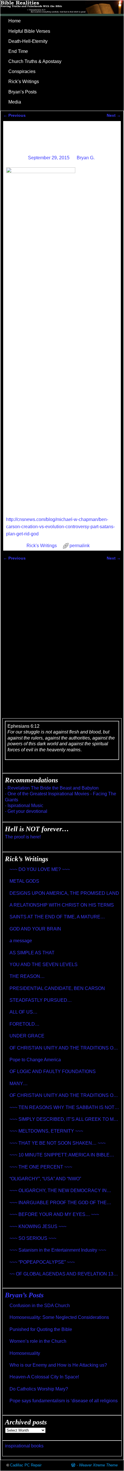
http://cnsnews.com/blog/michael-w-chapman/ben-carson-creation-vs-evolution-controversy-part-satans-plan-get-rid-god (60, 526)
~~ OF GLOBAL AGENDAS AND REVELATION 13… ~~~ (64, 1274)
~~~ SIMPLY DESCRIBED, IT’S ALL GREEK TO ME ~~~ (63, 1119)
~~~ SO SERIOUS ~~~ (33, 1238)
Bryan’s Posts (22, 91)
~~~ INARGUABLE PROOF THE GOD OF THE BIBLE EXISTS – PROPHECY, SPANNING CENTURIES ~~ (58, 1203)
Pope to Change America (35, 1059)
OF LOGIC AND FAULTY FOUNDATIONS (53, 1071)
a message (21, 940)
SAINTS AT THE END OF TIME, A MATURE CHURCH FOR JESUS (55, 917)
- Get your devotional (26, 811)
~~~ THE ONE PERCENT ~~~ (41, 1166)
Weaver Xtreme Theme (98, 1465)
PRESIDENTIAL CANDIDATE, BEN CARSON (57, 988)
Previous (14, 115)
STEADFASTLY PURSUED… (41, 1000)
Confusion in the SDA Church (40, 1305)
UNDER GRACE (27, 1035)
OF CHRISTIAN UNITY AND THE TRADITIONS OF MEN (63, 1048)
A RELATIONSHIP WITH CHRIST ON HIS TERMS (62, 905)
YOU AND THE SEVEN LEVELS (44, 964)
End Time (18, 51)
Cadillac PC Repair (26, 1465)
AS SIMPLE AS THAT (32, 952)
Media (14, 101)
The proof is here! (23, 836)
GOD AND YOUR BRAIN (35, 928)
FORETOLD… (25, 1024)
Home (14, 20)
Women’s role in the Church (38, 1341)
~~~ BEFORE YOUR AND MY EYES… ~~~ (54, 1214)
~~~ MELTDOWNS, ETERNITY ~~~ (46, 1131)
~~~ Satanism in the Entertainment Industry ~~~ (58, 1250)
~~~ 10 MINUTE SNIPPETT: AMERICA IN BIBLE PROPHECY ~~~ (60, 1155)
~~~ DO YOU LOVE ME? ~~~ (40, 869)
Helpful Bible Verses (29, 31)
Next (114, 115)
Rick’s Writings (23, 81)
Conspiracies (21, 71)
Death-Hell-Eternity (28, 41)
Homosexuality (25, 1353)
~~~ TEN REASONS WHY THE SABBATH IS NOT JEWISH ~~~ (62, 1107)
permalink (79, 545)
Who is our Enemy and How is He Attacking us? (58, 1365)
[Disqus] (62, 635)
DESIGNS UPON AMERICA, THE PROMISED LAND (64, 893)
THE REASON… (27, 976)
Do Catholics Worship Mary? (39, 1388)
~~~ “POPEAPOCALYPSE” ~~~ (42, 1262)
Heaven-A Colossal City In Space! (44, 1376)
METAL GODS (24, 881)
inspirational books (24, 1445)
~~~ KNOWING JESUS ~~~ (38, 1226)
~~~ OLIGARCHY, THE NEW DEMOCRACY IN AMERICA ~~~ (58, 1191)
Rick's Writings (42, 545)
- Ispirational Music (24, 805)
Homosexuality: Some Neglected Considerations (59, 1317)
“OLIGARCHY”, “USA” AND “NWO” (45, 1178)
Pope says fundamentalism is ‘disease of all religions (64, 1400)
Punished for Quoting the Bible (41, 1329)
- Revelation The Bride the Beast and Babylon (52, 788)
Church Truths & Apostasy (34, 61)
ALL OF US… (23, 1012)
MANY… (19, 1083)
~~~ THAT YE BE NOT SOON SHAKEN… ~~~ (58, 1143)
